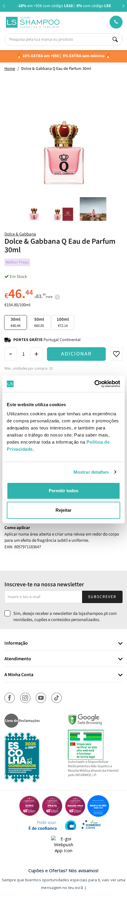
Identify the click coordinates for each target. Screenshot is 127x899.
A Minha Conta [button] (18, 675)
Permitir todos (63, 490)
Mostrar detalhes (91, 472)
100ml (63, 322)
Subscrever (102, 597)
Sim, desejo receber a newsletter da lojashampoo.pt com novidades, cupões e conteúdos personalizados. (65, 616)
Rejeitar (63, 510)
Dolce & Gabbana (20, 234)
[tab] (63, 643)
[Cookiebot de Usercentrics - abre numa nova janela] (94, 384)
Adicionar (76, 354)
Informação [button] (16, 643)
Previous (3, 5)
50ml (39, 322)
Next (123, 5)
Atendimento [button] (17, 659)
